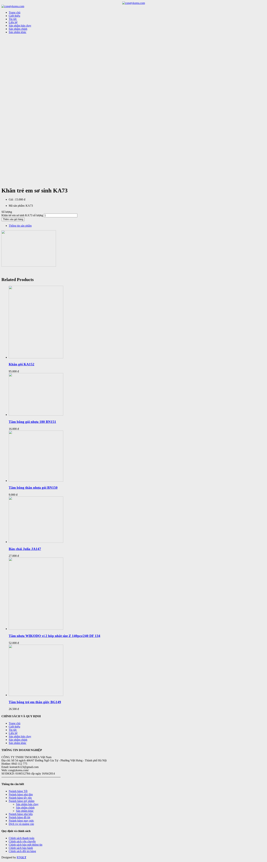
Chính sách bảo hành (21, 847)
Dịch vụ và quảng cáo (21, 823)
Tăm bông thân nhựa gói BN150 (33, 487)
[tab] (137, 225)
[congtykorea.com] (133, 3)
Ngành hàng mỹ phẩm (21, 801)
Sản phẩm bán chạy (20, 736)
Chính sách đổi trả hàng (22, 851)
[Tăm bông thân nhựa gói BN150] (36, 480)
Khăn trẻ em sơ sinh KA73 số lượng (22, 215)
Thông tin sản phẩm (20, 225)
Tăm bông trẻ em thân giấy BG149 (35, 702)
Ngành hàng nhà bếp (21, 814)
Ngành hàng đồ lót (19, 817)
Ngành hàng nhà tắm (21, 794)
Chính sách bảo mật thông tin (25, 844)
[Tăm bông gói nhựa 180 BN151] (36, 414)
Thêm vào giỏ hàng (13, 219)
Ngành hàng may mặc (21, 820)
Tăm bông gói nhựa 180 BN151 (32, 422)
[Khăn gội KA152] (36, 357)
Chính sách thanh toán (21, 838)
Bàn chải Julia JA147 (25, 549)
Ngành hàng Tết (18, 791)
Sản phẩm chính (18, 739)
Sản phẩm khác (17, 742)
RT (18, 857)
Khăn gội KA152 (21, 364)
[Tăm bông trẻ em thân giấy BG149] (36, 694)
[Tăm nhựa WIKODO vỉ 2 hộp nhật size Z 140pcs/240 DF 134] (36, 628)
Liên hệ (13, 733)
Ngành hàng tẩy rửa (20, 797)
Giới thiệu (14, 726)
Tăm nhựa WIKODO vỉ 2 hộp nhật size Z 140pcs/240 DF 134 (54, 636)
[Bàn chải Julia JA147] (36, 541)
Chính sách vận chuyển (22, 841)
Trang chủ (14, 723)
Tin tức (13, 729)
